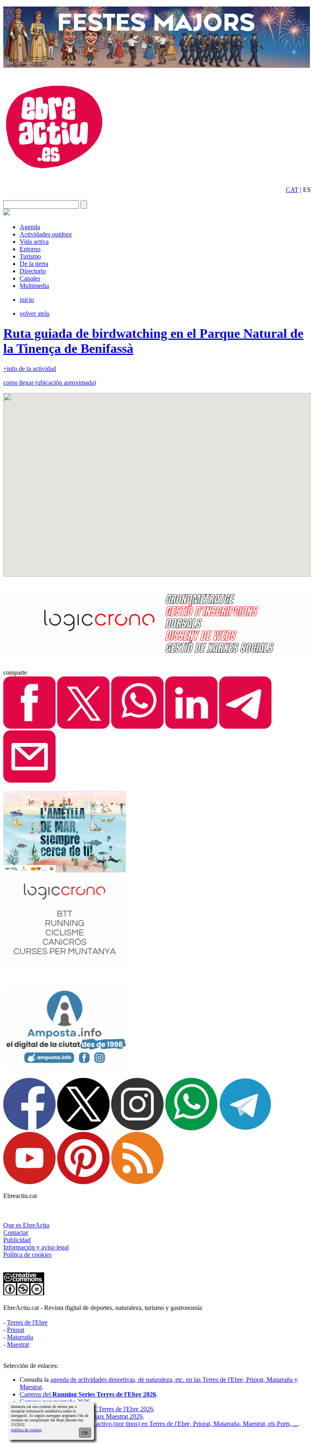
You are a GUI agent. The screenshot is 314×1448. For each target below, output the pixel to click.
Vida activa (34, 241)
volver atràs (34, 313)
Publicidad (17, 1239)
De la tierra (34, 263)
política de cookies (26, 1430)
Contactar (15, 1232)
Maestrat (18, 1344)
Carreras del (88, 1394)
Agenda (30, 226)
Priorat (15, 1329)
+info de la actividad (29, 368)
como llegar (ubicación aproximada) (49, 382)
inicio (27, 299)
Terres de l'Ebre (27, 1322)
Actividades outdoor (46, 234)
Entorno (30, 248)
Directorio (33, 271)
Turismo (30, 256)
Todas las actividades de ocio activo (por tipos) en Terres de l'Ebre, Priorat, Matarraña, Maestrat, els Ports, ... (159, 1423)
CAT (292, 189)
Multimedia (34, 285)
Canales (30, 278)
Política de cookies (27, 1254)
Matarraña (20, 1337)
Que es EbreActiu (26, 1225)
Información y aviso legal (36, 1247)
